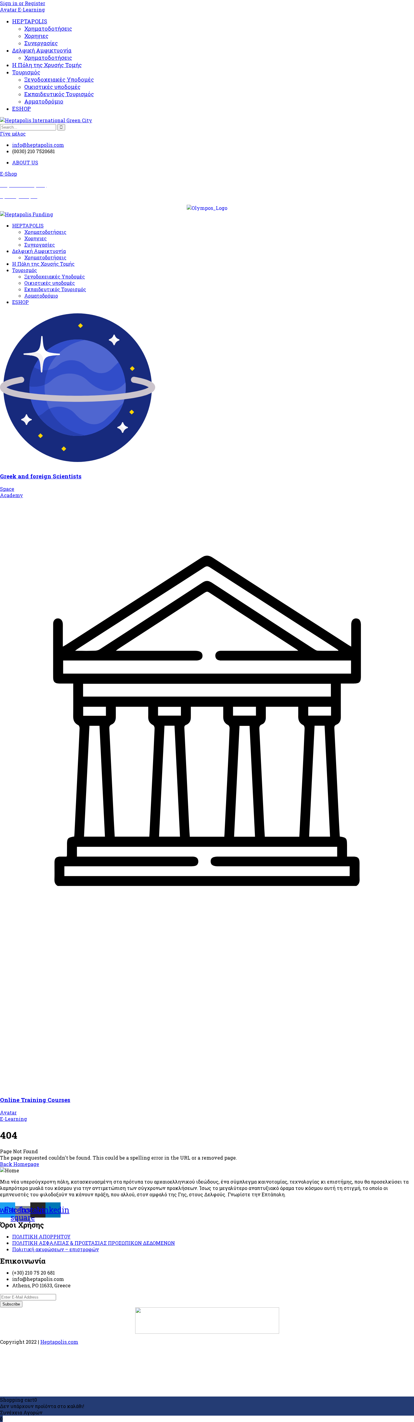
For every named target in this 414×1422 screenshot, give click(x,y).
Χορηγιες (36, 35)
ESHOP (21, 108)
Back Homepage (19, 1164)
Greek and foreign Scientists (41, 476)
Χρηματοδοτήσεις (48, 28)
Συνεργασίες (41, 43)
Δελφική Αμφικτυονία (42, 50)
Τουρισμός (26, 72)
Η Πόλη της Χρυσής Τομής (47, 65)
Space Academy (11, 492)
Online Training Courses (35, 1100)
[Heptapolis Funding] (26, 214)
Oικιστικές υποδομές (52, 86)
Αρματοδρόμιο (43, 101)
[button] (8, 173)
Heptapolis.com (59, 1342)
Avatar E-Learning (22, 9)
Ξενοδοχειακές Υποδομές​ (59, 79)
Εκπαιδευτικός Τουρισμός (59, 94)
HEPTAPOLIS (29, 21)
